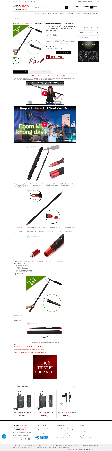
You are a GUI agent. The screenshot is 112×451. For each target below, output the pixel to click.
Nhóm (49, 13)
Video (44, 13)
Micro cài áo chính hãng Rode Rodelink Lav (67, 413)
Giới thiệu (84, 1)
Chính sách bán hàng (86, 27)
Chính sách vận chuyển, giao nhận (66, 433)
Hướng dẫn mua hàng (73, 13)
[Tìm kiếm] (66, 7)
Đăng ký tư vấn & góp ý (87, 32)
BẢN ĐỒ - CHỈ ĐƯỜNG (85, 437)
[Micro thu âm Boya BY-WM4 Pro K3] (45, 400)
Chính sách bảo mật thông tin (65, 437)
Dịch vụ (55, 13)
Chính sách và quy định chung (65, 429)
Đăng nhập (96, 1)
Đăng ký (90, 1)
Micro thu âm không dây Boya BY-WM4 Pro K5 (23, 413)
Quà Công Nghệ (86, 13)
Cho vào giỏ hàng (65, 52)
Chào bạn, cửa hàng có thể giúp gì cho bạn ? (24, 1)
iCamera (16, 78)
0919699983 (56, 57)
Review (62, 13)
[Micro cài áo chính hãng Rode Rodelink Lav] (67, 400)
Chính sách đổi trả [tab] (35, 72)
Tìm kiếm (78, 1)
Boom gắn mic (19, 318)
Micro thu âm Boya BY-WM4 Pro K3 (44, 413)
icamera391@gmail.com (42, 433)
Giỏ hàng (81, 435)
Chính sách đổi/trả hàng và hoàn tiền (66, 435)
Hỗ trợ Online (84, 37)
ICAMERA (67, 447)
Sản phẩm (38, 13)
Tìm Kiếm (96, 13)
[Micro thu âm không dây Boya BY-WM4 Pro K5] (23, 400)
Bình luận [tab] (47, 72)
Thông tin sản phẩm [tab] (20, 72)
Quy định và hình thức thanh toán (66, 431)
